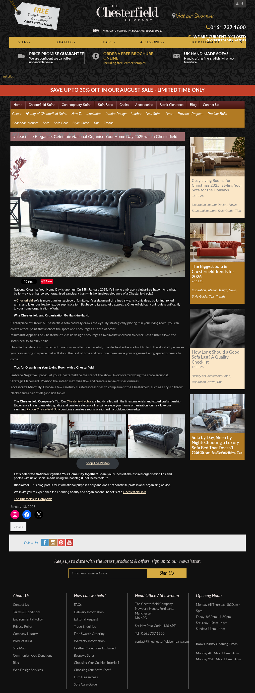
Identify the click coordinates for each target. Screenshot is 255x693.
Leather (136, 114)
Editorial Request (86, 619)
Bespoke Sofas (84, 655)
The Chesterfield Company (33, 499)
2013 (127, 135)
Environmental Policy (28, 619)
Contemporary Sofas (76, 105)
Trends (109, 123)
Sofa (46, 123)
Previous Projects (190, 114)
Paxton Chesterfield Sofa (43, 409)
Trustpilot (7, 76)
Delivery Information (89, 612)
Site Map (19, 648)
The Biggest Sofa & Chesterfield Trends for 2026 (213, 271)
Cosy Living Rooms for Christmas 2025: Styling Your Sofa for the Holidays (217, 185)
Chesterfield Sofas (42, 105)
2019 (60, 135)
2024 (26, 135)
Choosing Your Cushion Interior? (96, 663)
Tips (96, 123)
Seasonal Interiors (25, 123)
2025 (15, 135)
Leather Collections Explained (95, 648)
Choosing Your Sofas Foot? (92, 670)
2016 (94, 135)
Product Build (217, 114)
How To (76, 114)
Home (18, 105)
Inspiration (93, 114)
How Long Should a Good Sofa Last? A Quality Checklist (216, 357)
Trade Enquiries (85, 626)
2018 (71, 135)
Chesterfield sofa (134, 492)
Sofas (23, 42)
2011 (150, 135)
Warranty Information (89, 641)
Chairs (107, 42)
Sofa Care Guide (85, 684)
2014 (116, 135)
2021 (49, 135)
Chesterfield (24, 300)
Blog (193, 105)
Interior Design (116, 114)
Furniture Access (86, 677)
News (170, 114)
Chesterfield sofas (79, 401)
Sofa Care (61, 123)
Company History (25, 634)
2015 (105, 135)
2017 (82, 135)
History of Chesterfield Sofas (46, 114)
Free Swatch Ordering (89, 634)
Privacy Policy (23, 626)
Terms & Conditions (27, 612)
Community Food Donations (32, 655)
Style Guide (80, 123)
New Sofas (153, 114)
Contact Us (211, 105)
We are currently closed (219, 38)
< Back (18, 527)
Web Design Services (28, 670)
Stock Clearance (172, 105)
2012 (138, 135)
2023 (38, 135)
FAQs (78, 605)
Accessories (151, 42)
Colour (16, 114)
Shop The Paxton (98, 463)
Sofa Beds (64, 42)
